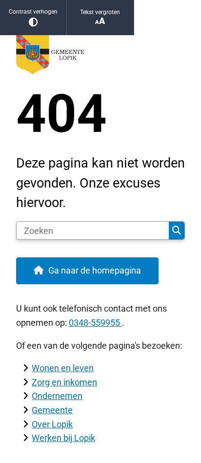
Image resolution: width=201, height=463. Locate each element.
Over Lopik (52, 424)
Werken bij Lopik (63, 438)
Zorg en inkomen (64, 382)
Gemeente (52, 410)
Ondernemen (57, 396)
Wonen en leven (63, 368)
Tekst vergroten (100, 12)
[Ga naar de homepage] (100, 55)
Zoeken (176, 230)
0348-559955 (95, 322)
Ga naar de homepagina (94, 270)
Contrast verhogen (33, 11)
